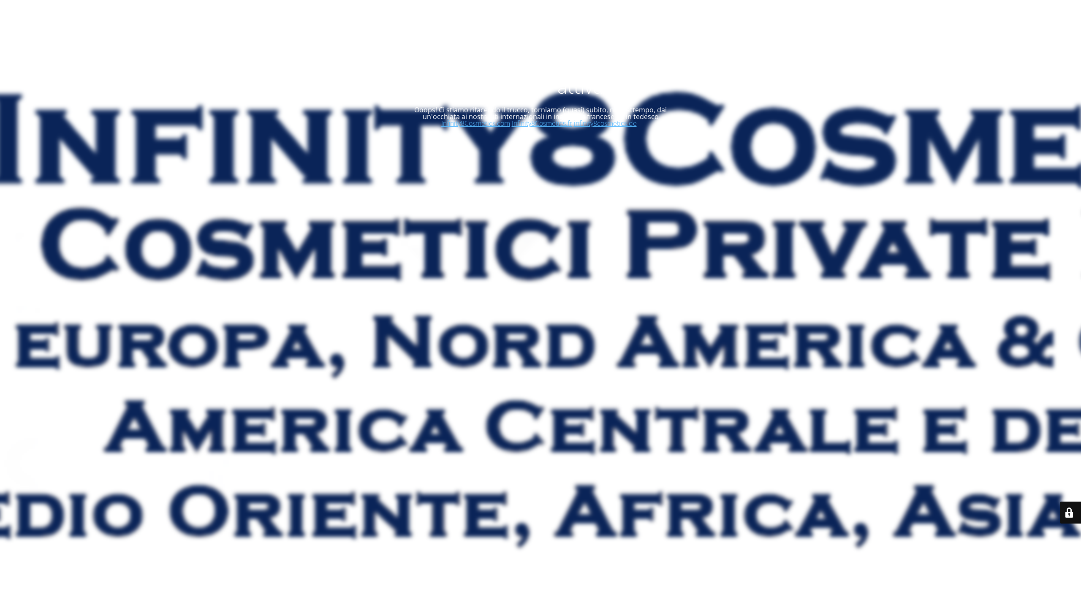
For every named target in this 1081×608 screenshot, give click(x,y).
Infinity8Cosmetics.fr (542, 123)
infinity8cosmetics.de (605, 123)
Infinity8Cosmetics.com (475, 123)
